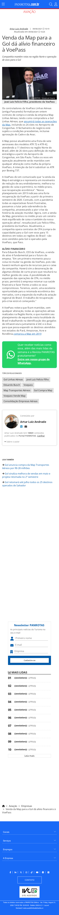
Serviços (7, 840)
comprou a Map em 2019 (27, 333)
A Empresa (8, 858)
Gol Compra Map (43, 390)
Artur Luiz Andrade (19, 28)
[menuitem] (29, 831)
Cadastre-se (29, 660)
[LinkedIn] (21, 426)
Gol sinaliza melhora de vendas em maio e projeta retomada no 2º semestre (26, 475)
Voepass (28, 384)
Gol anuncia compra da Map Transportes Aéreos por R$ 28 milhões (25, 466)
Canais (6, 831)
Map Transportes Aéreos (17, 390)
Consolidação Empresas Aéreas (21, 401)
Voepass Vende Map (14, 395)
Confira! (41, 435)
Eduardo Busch (12, 384)
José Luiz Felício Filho (37, 379)
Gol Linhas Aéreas (13, 379)
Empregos (7, 849)
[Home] (3, 806)
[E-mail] (25, 426)
